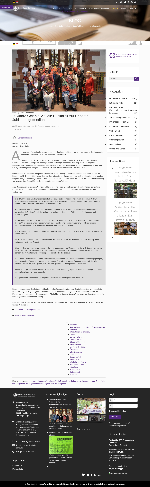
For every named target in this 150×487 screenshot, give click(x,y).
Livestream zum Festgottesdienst (27, 310)
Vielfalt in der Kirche (78, 347)
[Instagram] (95, 474)
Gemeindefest (75, 357)
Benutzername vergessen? (119, 423)
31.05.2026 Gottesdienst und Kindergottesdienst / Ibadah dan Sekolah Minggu (125, 211)
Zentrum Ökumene (77, 337)
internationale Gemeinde (79, 332)
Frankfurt (73, 375)
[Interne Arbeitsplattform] (88, 474)
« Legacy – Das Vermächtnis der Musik (44, 381)
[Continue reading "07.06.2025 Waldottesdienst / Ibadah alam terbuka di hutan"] (125, 190)
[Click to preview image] (59, 80)
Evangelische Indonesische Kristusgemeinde (87, 327)
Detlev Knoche (75, 339)
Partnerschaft (75, 369)
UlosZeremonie (76, 352)
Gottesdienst (75, 372)
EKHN (72, 334)
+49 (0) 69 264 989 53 (31, 441)
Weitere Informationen (70, 11)
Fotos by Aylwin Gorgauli (24, 315)
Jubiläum (73, 324)
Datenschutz (17, 469)
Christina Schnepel (77, 342)
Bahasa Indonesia (25, 138)
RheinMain (74, 329)
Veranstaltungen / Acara (47, 126)
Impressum (17, 465)
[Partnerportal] (83, 474)
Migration (73, 367)
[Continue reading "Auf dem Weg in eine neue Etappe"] (61, 445)
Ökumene (74, 349)
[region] (91, 410)
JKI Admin (18, 126)
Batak (72, 354)
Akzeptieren (6, 7)
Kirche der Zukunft (77, 364)
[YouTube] (99, 474)
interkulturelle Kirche (78, 362)
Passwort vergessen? (117, 426)
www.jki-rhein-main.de (25, 452)
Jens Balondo (75, 344)
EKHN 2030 (74, 359)
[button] (80, 406)
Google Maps (23, 416)
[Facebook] (91, 474)
